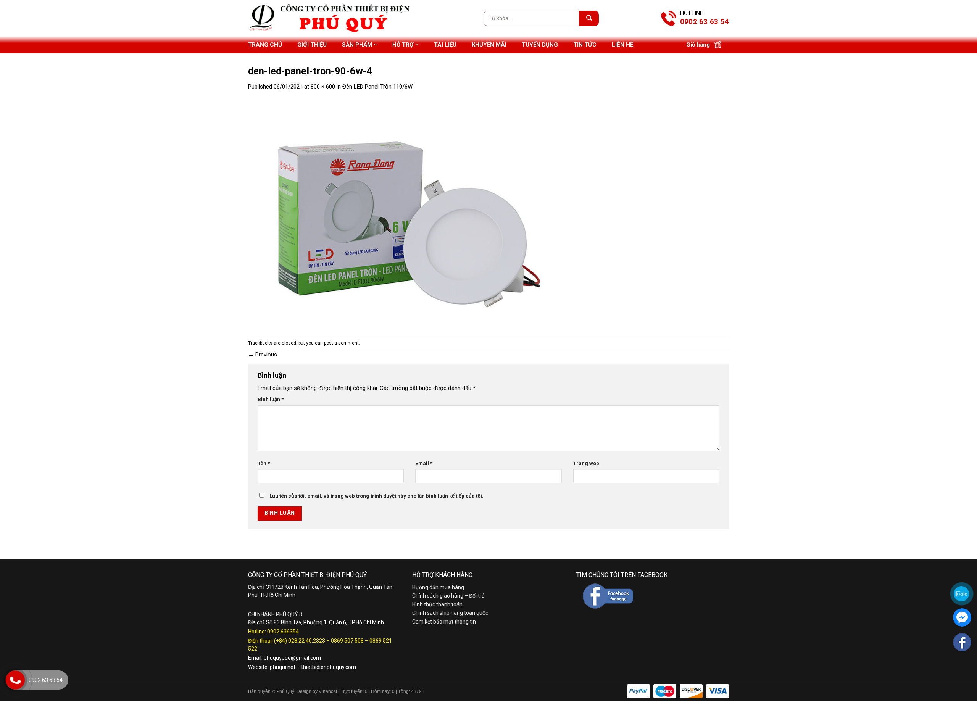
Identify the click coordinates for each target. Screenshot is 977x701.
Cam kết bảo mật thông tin (444, 622)
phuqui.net (282, 667)
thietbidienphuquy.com (328, 667)
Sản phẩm (357, 44)
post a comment (341, 343)
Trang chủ (265, 45)
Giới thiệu (312, 45)
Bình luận (271, 399)
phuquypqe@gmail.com (292, 658)
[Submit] (589, 18)
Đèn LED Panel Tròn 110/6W (377, 86)
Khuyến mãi (489, 45)
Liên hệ (622, 45)
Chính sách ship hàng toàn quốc (450, 613)
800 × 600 (323, 86)
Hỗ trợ (403, 44)
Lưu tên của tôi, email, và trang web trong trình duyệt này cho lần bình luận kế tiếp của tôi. (376, 496)
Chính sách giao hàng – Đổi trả (448, 596)
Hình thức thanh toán (437, 604)
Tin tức (585, 45)
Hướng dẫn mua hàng (438, 587)
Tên (264, 463)
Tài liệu (445, 45)
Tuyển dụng (540, 45)
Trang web (586, 463)
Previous (262, 354)
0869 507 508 (347, 641)
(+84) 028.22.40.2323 (299, 641)
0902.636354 (283, 631)
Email (423, 463)
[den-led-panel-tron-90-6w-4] (400, 213)
